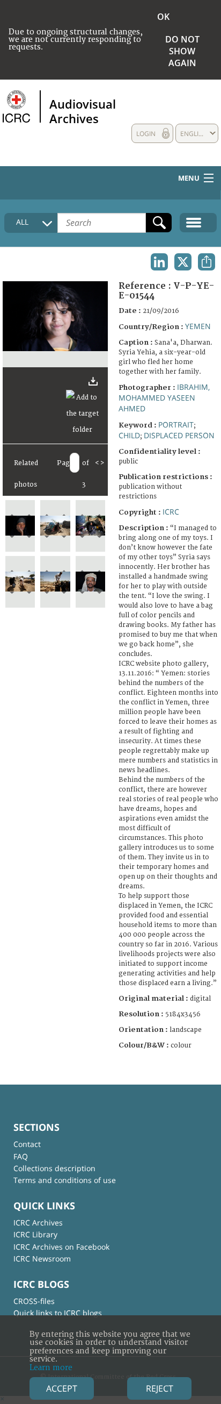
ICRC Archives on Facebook (61, 1247)
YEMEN (198, 326)
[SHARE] (206, 261)
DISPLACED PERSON (179, 435)
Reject (159, 1388)
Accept (61, 1388)
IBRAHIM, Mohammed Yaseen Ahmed (164, 398)
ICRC (171, 512)
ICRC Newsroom (42, 1258)
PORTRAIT (176, 424)
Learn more (51, 1367)
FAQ (20, 1156)
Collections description (54, 1168)
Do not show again (182, 51)
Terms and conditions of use (64, 1180)
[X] (182, 261)
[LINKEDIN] (159, 261)
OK (163, 17)
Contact (27, 1144)
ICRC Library (35, 1234)
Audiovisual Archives (82, 111)
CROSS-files (34, 1301)
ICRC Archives (38, 1222)
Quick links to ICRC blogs (57, 1313)
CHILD (129, 435)
